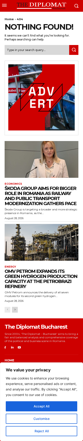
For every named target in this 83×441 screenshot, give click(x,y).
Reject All (42, 431)
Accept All (41, 406)
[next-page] (15, 310)
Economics (13, 183)
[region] (41, 401)
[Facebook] (5, 347)
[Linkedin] (12, 347)
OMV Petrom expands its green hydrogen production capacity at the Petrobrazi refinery (41, 279)
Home (9, 19)
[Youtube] (19, 347)
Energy (10, 266)
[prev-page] (7, 310)
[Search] (73, 50)
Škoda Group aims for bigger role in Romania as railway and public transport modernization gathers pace (40, 196)
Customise (41, 419)
